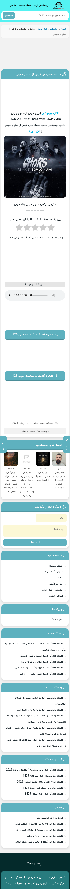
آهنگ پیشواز (55, 566)
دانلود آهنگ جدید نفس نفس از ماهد (41, 674)
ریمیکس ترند (41, 5)
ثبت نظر (35, 543)
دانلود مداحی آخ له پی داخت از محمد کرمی (39, 824)
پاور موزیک (56, 620)
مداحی (13, 5)
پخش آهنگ (33, 864)
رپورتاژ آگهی (56, 584)
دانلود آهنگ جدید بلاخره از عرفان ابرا (42, 662)
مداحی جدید (56, 596)
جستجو (9, 15)
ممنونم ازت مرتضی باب (50, 818)
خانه (63, 29)
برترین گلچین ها (53, 572)
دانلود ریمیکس (50, 113)
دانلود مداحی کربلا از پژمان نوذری (44, 836)
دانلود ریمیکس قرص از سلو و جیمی (38, 74)
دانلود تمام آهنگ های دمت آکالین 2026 (40, 782)
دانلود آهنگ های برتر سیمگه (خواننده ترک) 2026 (34, 770)
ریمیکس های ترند (48, 29)
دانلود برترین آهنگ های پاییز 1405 (43, 788)
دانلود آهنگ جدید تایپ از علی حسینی (41, 656)
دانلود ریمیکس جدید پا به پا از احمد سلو (39, 710)
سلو (24, 431)
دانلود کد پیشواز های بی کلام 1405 (43, 776)
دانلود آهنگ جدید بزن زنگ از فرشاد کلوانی (39, 668)
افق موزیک (33, 131)
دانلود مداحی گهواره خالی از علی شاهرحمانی (39, 842)
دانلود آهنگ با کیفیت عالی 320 (32, 335)
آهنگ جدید (25, 5)
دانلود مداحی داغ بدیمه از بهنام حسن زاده (39, 830)
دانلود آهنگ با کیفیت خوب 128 (32, 376)
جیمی (32, 431)
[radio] (51, 229)
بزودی (59, 578)
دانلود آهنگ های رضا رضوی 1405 (44, 794)
